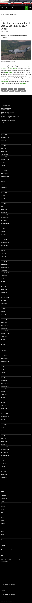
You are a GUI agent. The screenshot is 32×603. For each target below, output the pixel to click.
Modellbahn (4, 515)
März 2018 (3, 317)
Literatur (3, 506)
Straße (2, 534)
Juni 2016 (3, 369)
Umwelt (3, 539)
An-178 (12, 72)
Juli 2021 (3, 226)
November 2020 (5, 242)
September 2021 (5, 223)
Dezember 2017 (4, 325)
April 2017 (3, 347)
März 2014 (3, 438)
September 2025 (5, 137)
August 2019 (4, 275)
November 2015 (5, 386)
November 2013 (5, 449)
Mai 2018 (3, 311)
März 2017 (3, 350)
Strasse (2, 531)
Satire (2, 526)
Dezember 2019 (4, 264)
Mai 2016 (3, 372)
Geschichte (3, 503)
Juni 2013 (3, 463)
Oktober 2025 (4, 134)
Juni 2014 (3, 430)
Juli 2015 (3, 397)
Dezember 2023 (4, 173)
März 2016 (3, 377)
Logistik (3, 509)
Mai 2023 (3, 181)
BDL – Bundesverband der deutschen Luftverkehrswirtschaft (15, 564)
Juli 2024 (3, 162)
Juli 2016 (3, 366)
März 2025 (3, 148)
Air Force (4, 88)
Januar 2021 (4, 239)
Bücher (2, 501)
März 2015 (3, 405)
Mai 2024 (3, 165)
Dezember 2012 (4, 480)
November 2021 (5, 217)
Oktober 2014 (4, 419)
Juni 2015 (3, 400)
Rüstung (11, 90)
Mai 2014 (3, 433)
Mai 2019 (3, 284)
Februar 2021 (4, 237)
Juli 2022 (3, 195)
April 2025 (3, 145)
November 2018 (5, 297)
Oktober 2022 (4, 192)
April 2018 (3, 314)
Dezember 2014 (4, 413)
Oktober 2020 (4, 245)
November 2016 (5, 361)
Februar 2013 (4, 474)
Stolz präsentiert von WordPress (7, 601)
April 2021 (3, 234)
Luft (2, 20)
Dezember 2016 (4, 358)
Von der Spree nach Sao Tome (8, 120)
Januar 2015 (4, 411)
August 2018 (4, 303)
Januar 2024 (4, 170)
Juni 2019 (3, 281)
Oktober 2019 (4, 270)
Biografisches (4, 498)
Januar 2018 (4, 322)
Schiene (3, 528)
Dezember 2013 (4, 446)
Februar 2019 (4, 289)
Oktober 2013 (4, 452)
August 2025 (4, 140)
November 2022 (5, 190)
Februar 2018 (4, 319)
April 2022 (3, 203)
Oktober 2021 (4, 220)
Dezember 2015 (4, 383)
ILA (15, 88)
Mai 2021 (3, 231)
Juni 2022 (3, 198)
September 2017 (5, 333)
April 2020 (3, 253)
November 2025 (5, 132)
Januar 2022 (4, 212)
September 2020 (5, 248)
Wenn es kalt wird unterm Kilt (8, 112)
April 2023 (3, 184)
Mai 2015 (3, 402)
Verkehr (23, 90)
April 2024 (3, 168)
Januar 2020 (4, 261)
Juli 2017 (3, 339)
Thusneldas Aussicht (6, 108)
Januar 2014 (4, 444)
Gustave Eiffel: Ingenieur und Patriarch (10, 116)
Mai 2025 (3, 143)
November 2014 (5, 416)
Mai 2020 (3, 250)
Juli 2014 (3, 427)
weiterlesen (23, 83)
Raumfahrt (3, 523)
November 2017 (5, 328)
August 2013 (4, 458)
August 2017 (4, 336)
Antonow (7, 72)
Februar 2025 (4, 151)
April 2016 (3, 375)
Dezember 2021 (4, 214)
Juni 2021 (3, 228)
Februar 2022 (4, 209)
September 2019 (5, 272)
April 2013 (3, 469)
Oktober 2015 (4, 388)
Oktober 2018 (4, 300)
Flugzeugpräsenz (5, 81)
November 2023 (5, 176)
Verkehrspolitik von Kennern (8, 574)
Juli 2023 (3, 179)
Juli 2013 (3, 460)
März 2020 (3, 256)
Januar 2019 (4, 292)
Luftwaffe (4, 90)
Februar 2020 (4, 259)
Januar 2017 (4, 355)
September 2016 (5, 364)
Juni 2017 (3, 342)
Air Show (11, 88)
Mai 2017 (3, 344)
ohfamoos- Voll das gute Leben (8, 549)
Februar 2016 (4, 380)
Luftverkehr (21, 88)
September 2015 (5, 391)
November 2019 (5, 267)
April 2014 (3, 435)
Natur (2, 517)
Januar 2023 (4, 187)
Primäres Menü (30, 8)
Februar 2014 (4, 441)
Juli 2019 (3, 278)
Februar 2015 (4, 408)
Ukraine (17, 90)
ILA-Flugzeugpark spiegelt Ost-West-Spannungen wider (16, 25)
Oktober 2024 (4, 157)
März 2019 (3, 286)
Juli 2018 (3, 306)
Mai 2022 (3, 201)
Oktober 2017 (4, 330)
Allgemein (3, 495)
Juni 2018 (3, 308)
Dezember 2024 (4, 154)
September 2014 (5, 422)
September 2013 (5, 455)
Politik (2, 520)
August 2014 (4, 424)
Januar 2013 (4, 477)
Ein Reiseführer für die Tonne (8, 104)
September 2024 (5, 159)
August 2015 (4, 394)
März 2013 (3, 471)
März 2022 (3, 206)
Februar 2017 (4, 353)
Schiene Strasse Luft (7, 8)
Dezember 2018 (4, 295)
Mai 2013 (3, 466)
